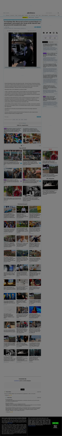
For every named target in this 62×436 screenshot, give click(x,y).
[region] (31, 426)
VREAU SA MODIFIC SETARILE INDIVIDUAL (55, 426)
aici (24, 429)
